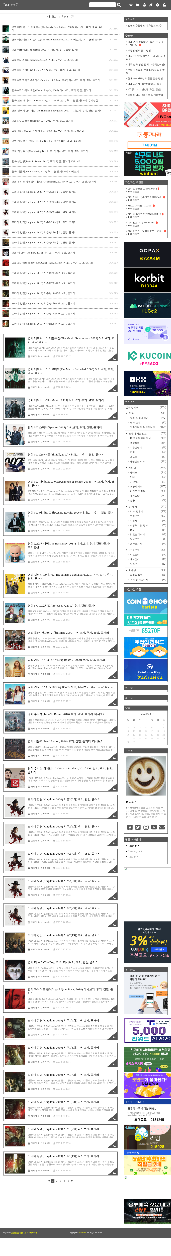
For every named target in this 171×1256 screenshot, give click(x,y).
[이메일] (162, 827)
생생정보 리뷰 (147, 461)
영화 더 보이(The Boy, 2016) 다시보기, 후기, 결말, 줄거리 (43, 252)
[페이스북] (130, 827)
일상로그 (147, 539)
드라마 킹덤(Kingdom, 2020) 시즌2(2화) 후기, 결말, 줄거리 (44, 232)
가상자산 (147, 481)
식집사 (147, 520)
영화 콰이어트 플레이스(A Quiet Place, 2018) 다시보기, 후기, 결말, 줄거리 (52, 263)
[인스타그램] (146, 827)
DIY (147, 530)
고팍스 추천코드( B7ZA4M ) (142, 188)
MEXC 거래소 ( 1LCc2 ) (140, 205)
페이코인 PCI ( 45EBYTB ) (141, 222)
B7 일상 (147, 506)
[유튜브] (154, 827)
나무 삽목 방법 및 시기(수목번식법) (146, 64)
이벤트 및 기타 (147, 491)
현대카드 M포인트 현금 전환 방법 (145, 78)
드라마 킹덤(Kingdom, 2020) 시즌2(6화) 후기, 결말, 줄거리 (44, 191)
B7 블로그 (147, 549)
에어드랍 (147, 495)
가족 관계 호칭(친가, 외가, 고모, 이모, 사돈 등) (145, 43)
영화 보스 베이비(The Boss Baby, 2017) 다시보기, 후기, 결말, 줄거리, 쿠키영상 (55, 100)
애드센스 (147, 559)
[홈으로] (131, 5)
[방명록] (144, 5)
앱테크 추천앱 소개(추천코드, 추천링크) (147, 25)
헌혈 (147, 452)
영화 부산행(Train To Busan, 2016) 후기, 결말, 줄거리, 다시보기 (46, 161)
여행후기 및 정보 (147, 525)
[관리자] (157, 5)
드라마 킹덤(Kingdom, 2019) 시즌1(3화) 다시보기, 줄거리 (43, 303)
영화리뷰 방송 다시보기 (147, 427)
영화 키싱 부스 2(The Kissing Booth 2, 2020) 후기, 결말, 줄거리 (46, 141)
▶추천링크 (133, 191)
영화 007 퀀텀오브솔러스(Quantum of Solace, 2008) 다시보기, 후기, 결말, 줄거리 (56, 80)
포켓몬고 (147, 516)
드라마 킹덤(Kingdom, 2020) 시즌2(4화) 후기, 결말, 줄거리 (44, 212)
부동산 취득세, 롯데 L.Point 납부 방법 (145, 71)
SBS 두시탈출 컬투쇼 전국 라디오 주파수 (146, 57)
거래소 (147, 477)
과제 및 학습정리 (147, 579)
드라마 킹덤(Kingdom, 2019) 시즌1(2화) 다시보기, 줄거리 (43, 313)
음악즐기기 (147, 543)
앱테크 (147, 472)
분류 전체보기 (146, 407)
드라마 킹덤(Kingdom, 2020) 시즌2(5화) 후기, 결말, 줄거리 (44, 202)
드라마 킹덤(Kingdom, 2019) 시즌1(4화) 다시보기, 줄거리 (43, 293)
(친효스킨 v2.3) (30, 1232)
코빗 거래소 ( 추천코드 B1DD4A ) (145, 197)
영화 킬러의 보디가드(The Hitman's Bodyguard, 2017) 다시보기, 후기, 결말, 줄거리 (57, 110)
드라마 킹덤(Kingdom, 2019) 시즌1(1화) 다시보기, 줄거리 (43, 323)
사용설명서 (147, 447)
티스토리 (147, 554)
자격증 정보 (147, 575)
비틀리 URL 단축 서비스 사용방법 (145, 95)
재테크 (147, 467)
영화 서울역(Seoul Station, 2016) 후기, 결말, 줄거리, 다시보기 (45, 171)
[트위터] (138, 827)
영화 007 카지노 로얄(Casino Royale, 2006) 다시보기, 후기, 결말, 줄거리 (51, 90)
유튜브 (147, 564)
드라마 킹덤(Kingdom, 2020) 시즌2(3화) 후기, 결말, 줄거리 (44, 222)
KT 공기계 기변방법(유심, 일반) (144, 89)
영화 (147, 413)
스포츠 (147, 456)
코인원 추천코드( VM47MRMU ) (144, 214)
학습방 (147, 570)
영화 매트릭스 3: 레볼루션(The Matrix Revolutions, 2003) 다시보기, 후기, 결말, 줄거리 (58, 29)
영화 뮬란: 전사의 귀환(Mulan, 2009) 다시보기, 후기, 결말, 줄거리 (48, 131)
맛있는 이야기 (147, 534)
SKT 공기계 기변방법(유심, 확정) (145, 84)
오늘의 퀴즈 (147, 486)
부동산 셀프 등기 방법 (139, 50)
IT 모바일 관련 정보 (147, 438)
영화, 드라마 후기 (147, 418)
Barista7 (10, 4)
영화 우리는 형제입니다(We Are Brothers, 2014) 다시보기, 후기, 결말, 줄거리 (54, 181)
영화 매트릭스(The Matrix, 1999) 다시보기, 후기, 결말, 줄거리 (45, 49)
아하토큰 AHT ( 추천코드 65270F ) (145, 231)
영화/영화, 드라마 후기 (41, 356)
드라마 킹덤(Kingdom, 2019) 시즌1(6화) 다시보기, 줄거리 (43, 273)
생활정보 (147, 443)
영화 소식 (147, 422)
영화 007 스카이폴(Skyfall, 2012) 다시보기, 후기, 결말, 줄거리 (46, 70)
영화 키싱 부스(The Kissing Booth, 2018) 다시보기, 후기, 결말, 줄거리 (50, 151)
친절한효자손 (17, 1233)
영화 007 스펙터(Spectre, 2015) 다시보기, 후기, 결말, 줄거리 (45, 60)
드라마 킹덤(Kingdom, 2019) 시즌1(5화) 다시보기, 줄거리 (43, 283)
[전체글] (137, 5)
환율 (147, 500)
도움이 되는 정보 (147, 433)
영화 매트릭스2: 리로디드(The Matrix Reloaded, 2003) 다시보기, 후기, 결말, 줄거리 (57, 39)
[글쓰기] (151, 5)
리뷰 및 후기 (147, 511)
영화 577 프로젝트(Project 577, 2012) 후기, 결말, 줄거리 (42, 120)
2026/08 (146, 713)
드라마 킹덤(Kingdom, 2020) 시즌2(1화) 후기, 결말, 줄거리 (44, 242)
